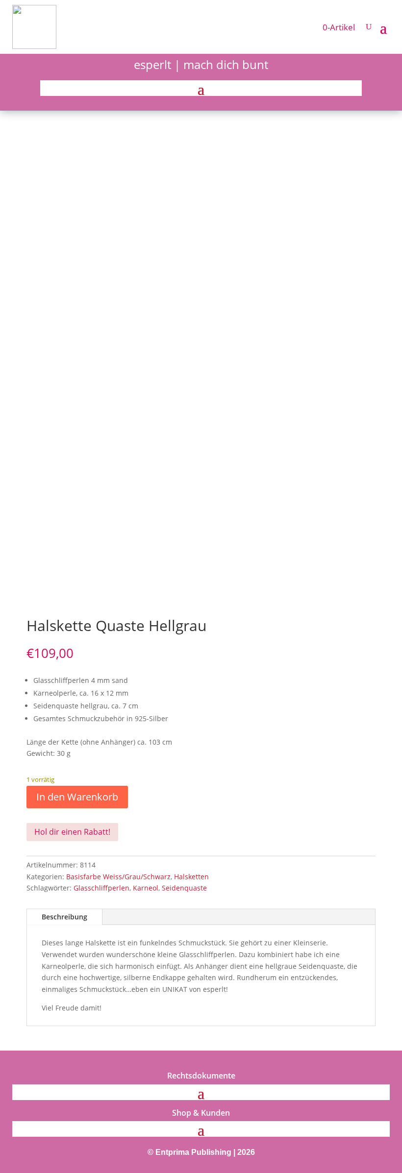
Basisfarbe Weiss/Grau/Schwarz (118, 876)
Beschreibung (64, 916)
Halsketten (191, 876)
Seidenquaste (184, 887)
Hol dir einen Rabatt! (72, 831)
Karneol (145, 887)
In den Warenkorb (77, 796)
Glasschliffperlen (101, 887)
